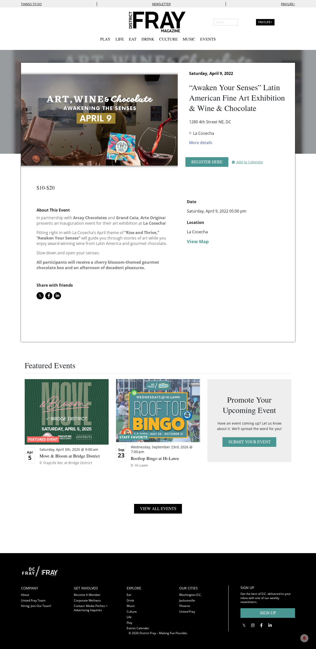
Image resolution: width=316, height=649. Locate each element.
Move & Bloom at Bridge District (70, 456)
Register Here (206, 162)
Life (120, 39)
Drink (147, 39)
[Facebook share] (48, 295)
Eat (133, 39)
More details (200, 142)
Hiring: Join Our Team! (36, 606)
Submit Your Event (249, 442)
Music (189, 39)
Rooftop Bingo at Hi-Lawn (155, 458)
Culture (168, 39)
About (25, 595)
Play (105, 39)
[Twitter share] (40, 295)
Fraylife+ (288, 4)
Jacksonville (187, 600)
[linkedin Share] (57, 295)
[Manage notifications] (304, 638)
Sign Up (268, 613)
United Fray (187, 611)
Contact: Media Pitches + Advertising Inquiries (91, 608)
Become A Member (87, 595)
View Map (198, 241)
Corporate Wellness (87, 600)
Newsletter (161, 4)
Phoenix (184, 606)
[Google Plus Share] (252, 625)
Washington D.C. (190, 595)
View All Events (158, 508)
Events (208, 39)
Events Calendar (138, 628)
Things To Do (31, 4)
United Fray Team (33, 600)
